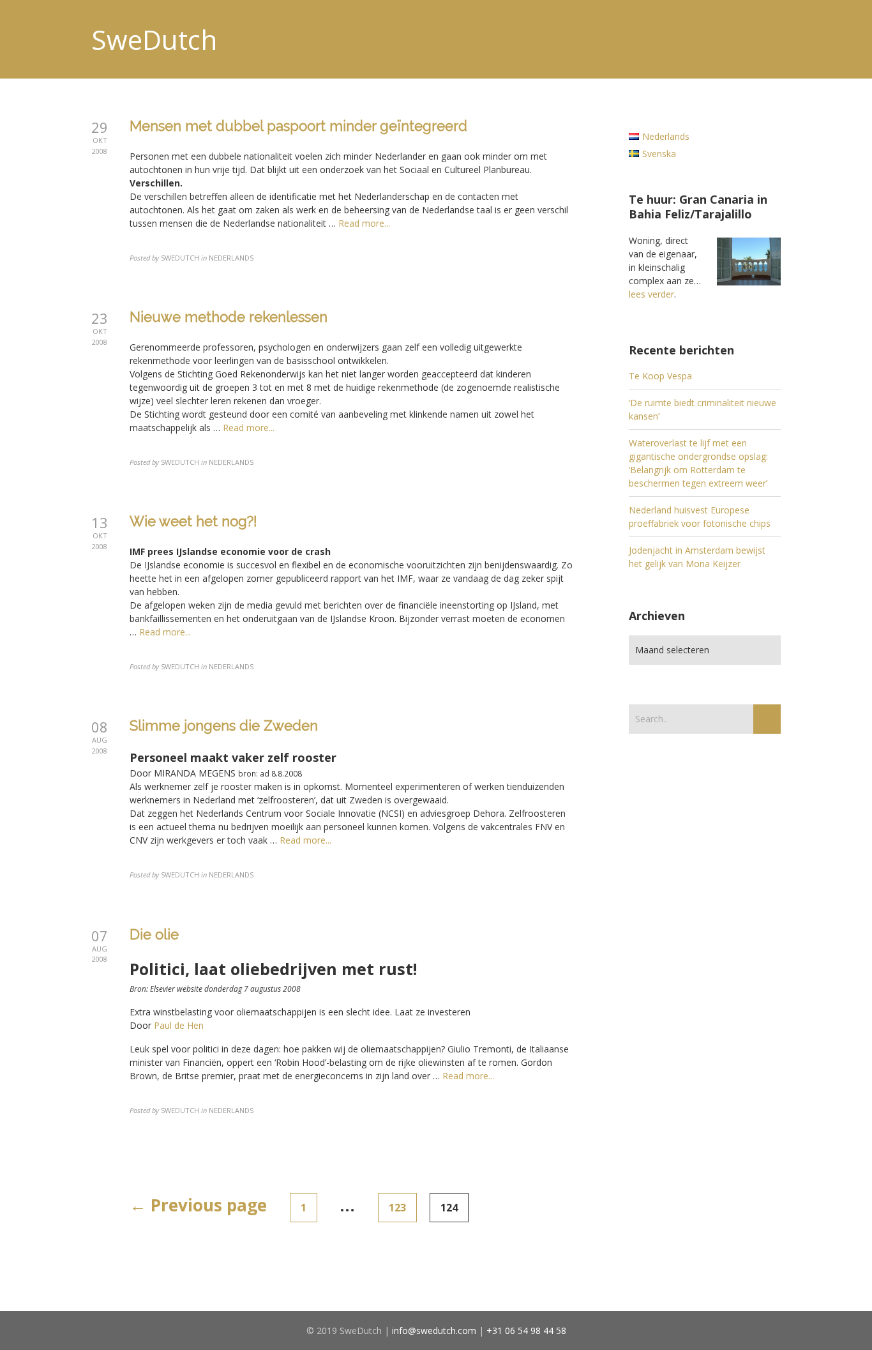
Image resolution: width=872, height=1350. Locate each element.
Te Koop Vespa (660, 376)
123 (397, 1208)
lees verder (651, 294)
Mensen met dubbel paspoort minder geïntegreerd (298, 126)
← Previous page (198, 1205)
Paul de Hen (179, 1025)
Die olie (154, 934)
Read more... (364, 223)
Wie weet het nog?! (193, 521)
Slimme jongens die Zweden (224, 725)
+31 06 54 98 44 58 (526, 1330)
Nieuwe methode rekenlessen (228, 316)
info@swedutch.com (434, 1330)
